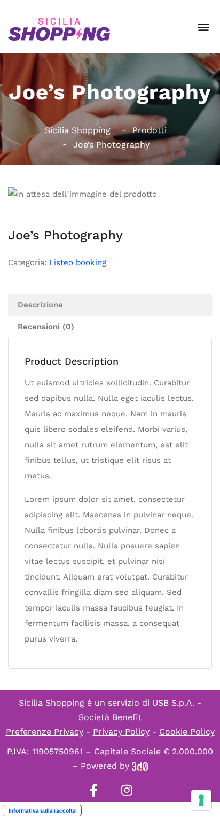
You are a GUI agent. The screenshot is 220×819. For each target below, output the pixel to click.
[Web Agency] (140, 766)
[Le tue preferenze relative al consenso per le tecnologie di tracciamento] (201, 800)
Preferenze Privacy (44, 732)
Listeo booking (77, 262)
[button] (203, 27)
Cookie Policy (187, 732)
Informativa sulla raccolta (42, 810)
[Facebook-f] (93, 790)
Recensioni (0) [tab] (46, 326)
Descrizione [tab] (40, 305)
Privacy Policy (121, 732)
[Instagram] (126, 790)
